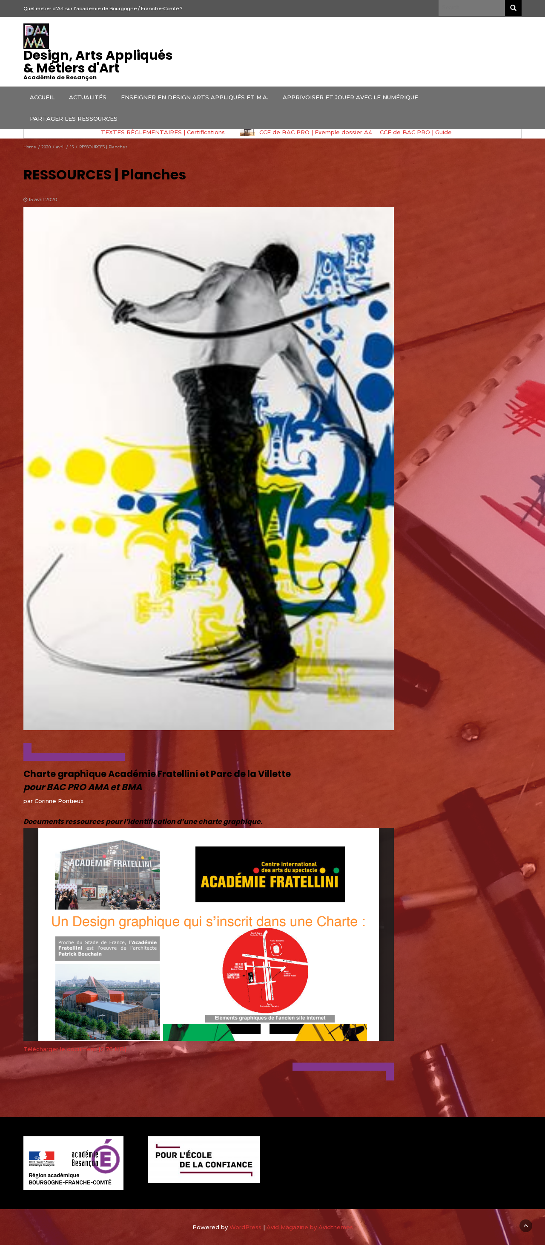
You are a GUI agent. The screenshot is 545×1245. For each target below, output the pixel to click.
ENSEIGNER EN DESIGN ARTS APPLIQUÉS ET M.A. (194, 97)
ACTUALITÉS (87, 97)
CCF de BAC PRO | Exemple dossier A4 (176, 132)
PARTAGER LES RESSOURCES (74, 118)
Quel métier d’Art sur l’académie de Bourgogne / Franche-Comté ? (103, 9)
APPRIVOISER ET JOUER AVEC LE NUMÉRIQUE (350, 97)
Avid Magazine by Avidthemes (310, 1227)
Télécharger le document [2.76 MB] (74, 1049)
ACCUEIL (42, 97)
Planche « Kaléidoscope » (436, 132)
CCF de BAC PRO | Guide (276, 132)
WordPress (245, 1227)
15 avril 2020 (43, 199)
